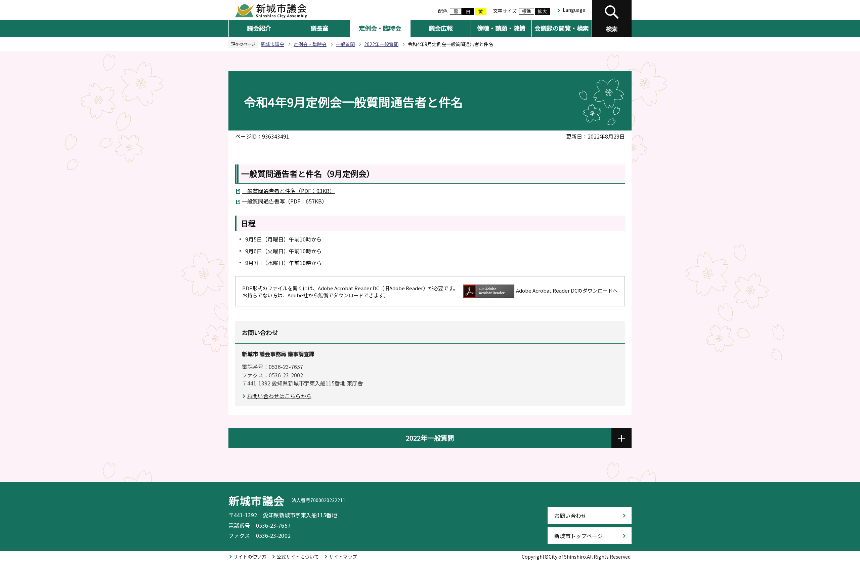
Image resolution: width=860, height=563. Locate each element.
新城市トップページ (578, 536)
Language (574, 9)
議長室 (319, 28)
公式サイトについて (297, 556)
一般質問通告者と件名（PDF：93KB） (288, 191)
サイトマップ (343, 556)
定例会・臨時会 (380, 28)
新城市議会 (272, 44)
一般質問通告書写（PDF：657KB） (284, 201)
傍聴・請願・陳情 (501, 28)
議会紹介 (259, 28)
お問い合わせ (570, 516)
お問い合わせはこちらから (279, 396)
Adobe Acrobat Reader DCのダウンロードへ (567, 290)
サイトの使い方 (249, 556)
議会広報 (441, 28)
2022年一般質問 (381, 44)
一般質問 (345, 44)
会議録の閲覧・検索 (561, 28)
